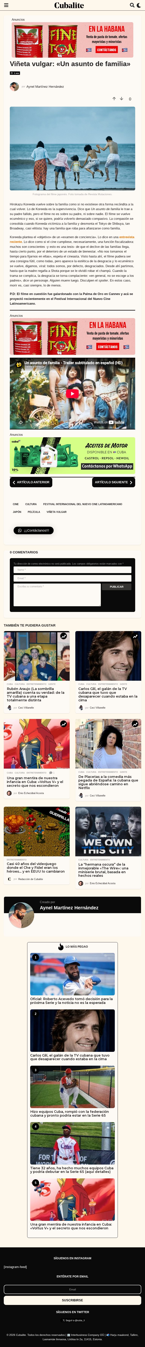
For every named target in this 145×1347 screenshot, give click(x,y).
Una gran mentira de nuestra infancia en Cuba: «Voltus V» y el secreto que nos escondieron (35, 782)
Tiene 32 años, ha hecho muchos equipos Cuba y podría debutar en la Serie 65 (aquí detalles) (71, 1170)
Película (34, 512)
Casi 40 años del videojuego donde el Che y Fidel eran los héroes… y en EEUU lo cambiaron (36, 868)
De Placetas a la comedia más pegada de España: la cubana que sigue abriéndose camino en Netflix (108, 782)
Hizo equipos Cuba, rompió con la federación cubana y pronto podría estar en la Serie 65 (69, 1113)
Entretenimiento (36, 684)
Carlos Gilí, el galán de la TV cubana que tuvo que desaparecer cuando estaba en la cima (107, 694)
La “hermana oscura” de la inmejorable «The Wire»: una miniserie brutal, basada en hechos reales (103, 870)
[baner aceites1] (72, 455)
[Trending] (63, 636)
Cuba (10, 684)
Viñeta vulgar (56, 512)
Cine (16, 504)
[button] (6, 5)
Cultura (31, 504)
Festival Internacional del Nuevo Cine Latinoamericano (82, 504)
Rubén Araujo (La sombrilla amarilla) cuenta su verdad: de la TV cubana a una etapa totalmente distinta (35, 694)
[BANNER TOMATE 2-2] (72, 39)
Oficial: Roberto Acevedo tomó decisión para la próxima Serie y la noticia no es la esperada (71, 1001)
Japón (17, 512)
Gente (52, 684)
